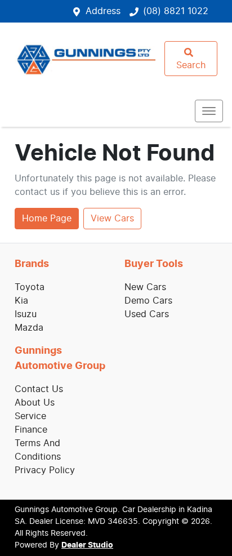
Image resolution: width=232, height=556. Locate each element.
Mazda (29, 327)
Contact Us (39, 389)
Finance (31, 429)
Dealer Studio (87, 545)
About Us (35, 402)
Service (30, 416)
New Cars (145, 287)
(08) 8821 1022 (175, 11)
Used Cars (146, 314)
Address (103, 11)
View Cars (112, 218)
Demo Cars (148, 300)
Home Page (47, 218)
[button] (209, 111)
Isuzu (26, 314)
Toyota (29, 287)
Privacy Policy (45, 470)
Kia (21, 300)
